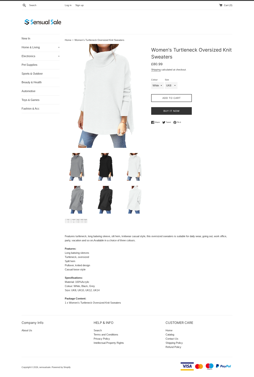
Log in (68, 5)
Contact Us (172, 338)
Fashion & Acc (30, 108)
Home (169, 330)
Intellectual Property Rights (109, 342)
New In (26, 38)
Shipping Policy (174, 342)
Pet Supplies (29, 64)
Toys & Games (30, 99)
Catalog (170, 334)
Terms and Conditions (106, 334)
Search (98, 330)
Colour (154, 80)
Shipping (156, 69)
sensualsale (45, 367)
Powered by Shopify (61, 367)
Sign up (79, 5)
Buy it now (171, 111)
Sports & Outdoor (32, 73)
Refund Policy (173, 346)
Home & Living (41, 47)
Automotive (28, 91)
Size (167, 80)
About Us (27, 330)
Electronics (41, 56)
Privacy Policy (102, 338)
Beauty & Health (32, 82)
